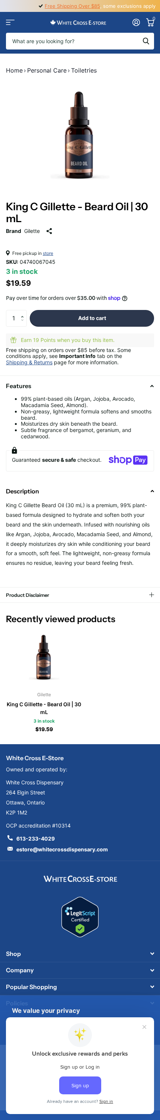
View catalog (10, 22)
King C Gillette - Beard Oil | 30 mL (44, 708)
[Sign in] (136, 22)
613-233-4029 (35, 838)
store (48, 253)
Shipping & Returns (29, 362)
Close (80, 954)
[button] (24, 312)
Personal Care (47, 70)
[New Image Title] (80, 878)
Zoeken (146, 41)
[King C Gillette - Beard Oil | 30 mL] (44, 657)
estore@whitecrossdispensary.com (62, 849)
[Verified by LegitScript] (80, 917)
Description (22, 491)
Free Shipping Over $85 (72, 6)
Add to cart (92, 318)
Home (14, 70)
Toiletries (84, 70)
